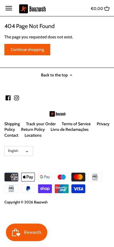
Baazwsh (41, 202)
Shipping (12, 123)
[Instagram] (16, 98)
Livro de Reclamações (70, 129)
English (13, 151)
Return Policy (33, 129)
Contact (11, 135)
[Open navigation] (8, 8)
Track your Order (41, 123)
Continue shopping (27, 49)
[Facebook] (8, 98)
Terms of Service (76, 123)
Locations (33, 135)
